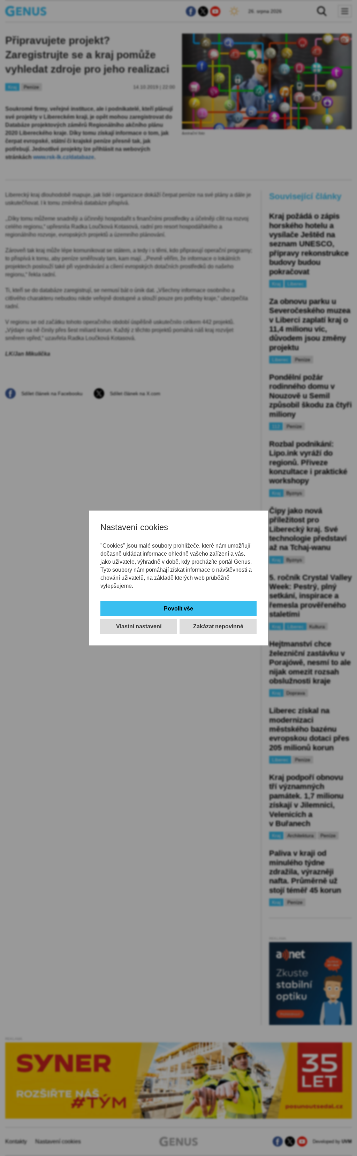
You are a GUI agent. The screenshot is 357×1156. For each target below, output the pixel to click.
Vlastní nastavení (138, 626)
